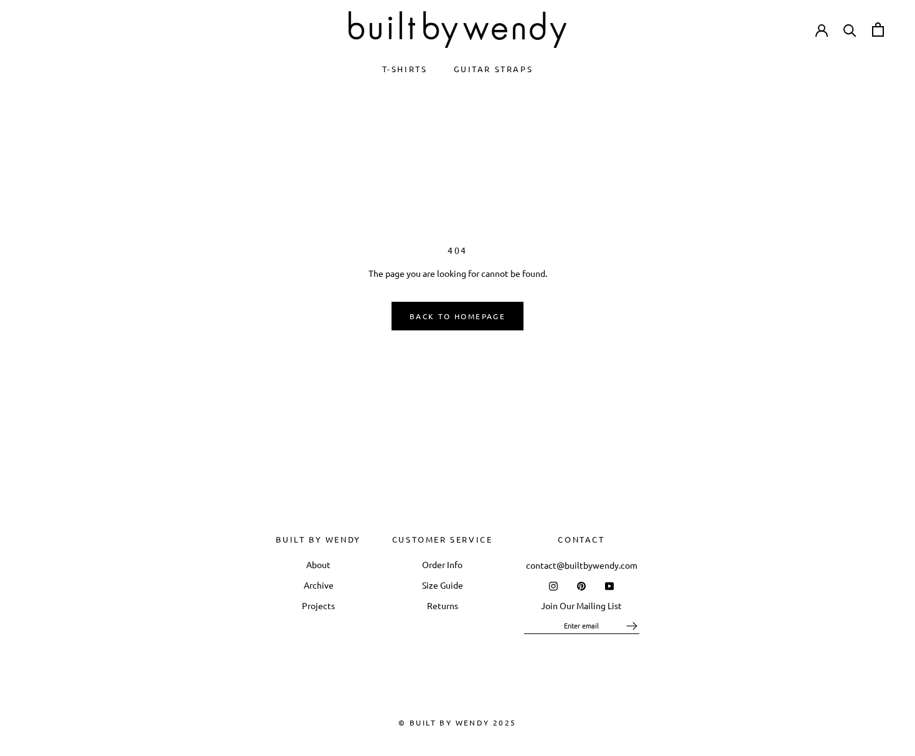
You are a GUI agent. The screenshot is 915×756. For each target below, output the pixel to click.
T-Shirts (405, 68)
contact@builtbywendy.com (581, 565)
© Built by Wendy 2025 (457, 722)
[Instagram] (553, 584)
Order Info (442, 564)
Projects (318, 605)
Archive (319, 584)
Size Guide (442, 584)
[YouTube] (609, 584)
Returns (442, 605)
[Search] (849, 29)
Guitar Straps (493, 68)
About (318, 564)
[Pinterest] (581, 584)
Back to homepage (457, 316)
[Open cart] (878, 29)
